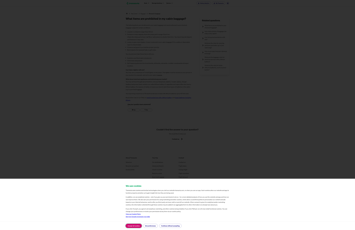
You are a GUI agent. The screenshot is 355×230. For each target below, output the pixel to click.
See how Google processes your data (138, 216)
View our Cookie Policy (133, 214)
